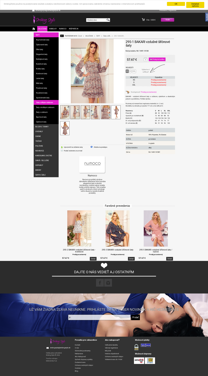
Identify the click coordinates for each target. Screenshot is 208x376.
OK (176, 4)
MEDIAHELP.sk (51, 361)
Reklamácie (79, 354)
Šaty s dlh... (107, 36)
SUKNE (38, 136)
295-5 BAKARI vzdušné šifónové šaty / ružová (155, 251)
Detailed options (195, 5)
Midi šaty (39, 83)
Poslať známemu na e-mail (73, 151)
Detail (93, 259)
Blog (76, 371)
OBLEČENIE (42, 29)
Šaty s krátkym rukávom (45, 107)
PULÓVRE (39, 146)
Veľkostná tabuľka (111, 345)
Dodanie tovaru (80, 362)
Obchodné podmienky (82, 351)
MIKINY (38, 170)
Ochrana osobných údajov (84, 365)
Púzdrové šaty (41, 88)
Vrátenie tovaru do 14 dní (113, 359)
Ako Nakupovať (80, 356)
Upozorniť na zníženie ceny (73, 147)
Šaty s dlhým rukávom (44, 102)
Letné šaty (40, 78)
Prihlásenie (163, 10)
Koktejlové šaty (42, 59)
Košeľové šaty (41, 64)
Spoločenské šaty (42, 98)
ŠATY (38, 35)
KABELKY (53, 29)
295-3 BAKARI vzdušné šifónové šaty (117, 250)
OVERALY (39, 131)
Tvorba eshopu (51, 358)
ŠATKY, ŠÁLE (40, 175)
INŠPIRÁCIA (73, 29)
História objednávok (112, 354)
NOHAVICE (39, 151)
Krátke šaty (40, 69)
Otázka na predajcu (100, 147)
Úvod (80, 36)
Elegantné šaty (41, 54)
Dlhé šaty (39, 49)
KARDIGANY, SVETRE (43, 156)
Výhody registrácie (111, 348)
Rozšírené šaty (41, 93)
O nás (77, 348)
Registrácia (172, 10)
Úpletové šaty (41, 122)
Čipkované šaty (42, 45)
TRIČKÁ (38, 141)
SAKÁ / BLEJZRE (42, 160)
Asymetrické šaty (42, 40)
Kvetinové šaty (41, 74)
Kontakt (77, 345)
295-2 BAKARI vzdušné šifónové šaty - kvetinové (79, 251)
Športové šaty (41, 117)
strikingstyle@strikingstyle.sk (60, 348)
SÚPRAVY (39, 165)
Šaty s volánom (42, 112)
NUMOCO (62, 29)
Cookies (78, 368)
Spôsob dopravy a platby (83, 359)
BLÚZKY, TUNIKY (42, 127)
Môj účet (108, 351)
